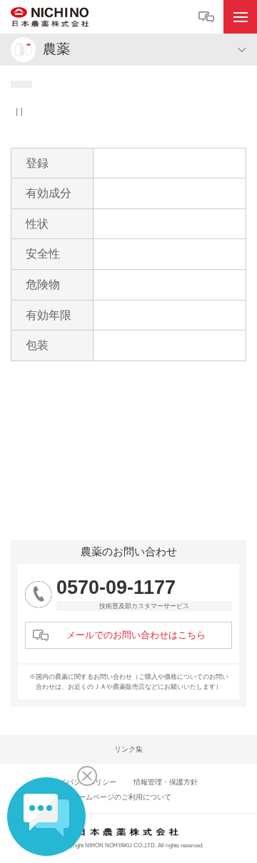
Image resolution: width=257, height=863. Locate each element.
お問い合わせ (208, 17)
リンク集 (128, 749)
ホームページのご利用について (121, 797)
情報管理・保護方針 (165, 782)
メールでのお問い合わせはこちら (136, 635)
